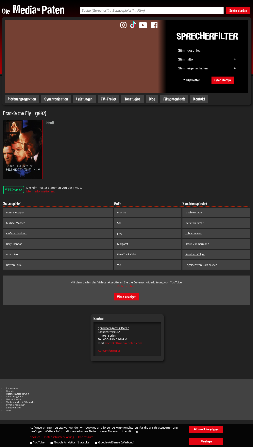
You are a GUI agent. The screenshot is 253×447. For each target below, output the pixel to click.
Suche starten (238, 10)
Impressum (12, 388)
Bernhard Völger (195, 254)
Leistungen (84, 99)
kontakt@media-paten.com (123, 343)
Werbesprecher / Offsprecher (21, 402)
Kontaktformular (109, 350)
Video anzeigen (126, 296)
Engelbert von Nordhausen (201, 265)
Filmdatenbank (174, 99)
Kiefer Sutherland (16, 233)
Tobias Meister (193, 233)
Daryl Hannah (14, 244)
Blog (152, 99)
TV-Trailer (108, 99)
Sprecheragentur (14, 396)
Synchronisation (56, 99)
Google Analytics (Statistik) (71, 442)
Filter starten (222, 80)
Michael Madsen (15, 223)
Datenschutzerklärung (17, 393)
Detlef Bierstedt (194, 223)
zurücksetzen (191, 80)
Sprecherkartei (13, 407)
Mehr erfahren (126, 286)
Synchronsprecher (15, 404)
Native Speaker (14, 399)
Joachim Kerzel (193, 212)
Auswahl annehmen (206, 429)
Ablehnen (206, 441)
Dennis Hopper (15, 212)
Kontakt (199, 99)
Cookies (35, 437)
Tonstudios (133, 99)
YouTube (38, 442)
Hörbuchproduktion (22, 99)
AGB (8, 410)
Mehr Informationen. (40, 191)
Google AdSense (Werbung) (116, 442)
